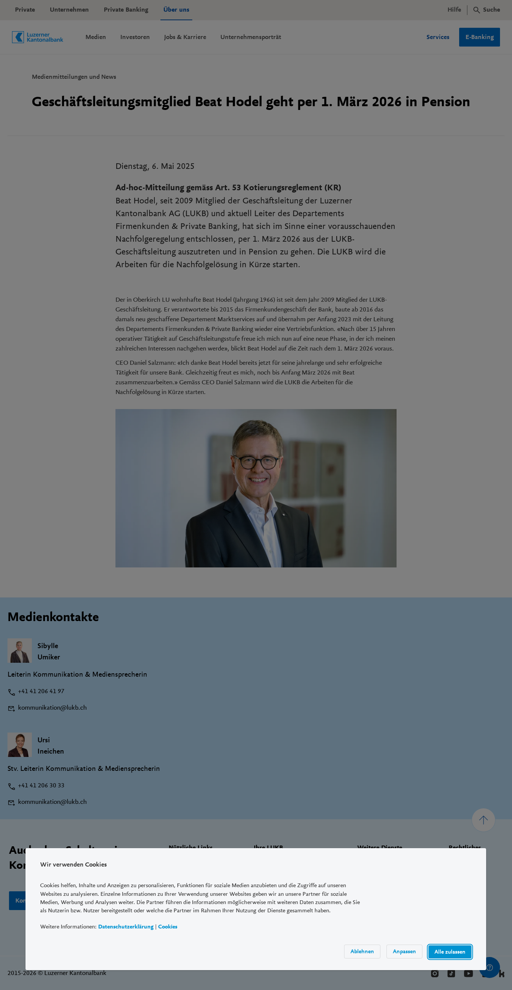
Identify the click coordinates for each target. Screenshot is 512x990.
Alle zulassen (450, 951)
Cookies (167, 927)
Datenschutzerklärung (126, 927)
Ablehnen (362, 951)
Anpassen (404, 951)
